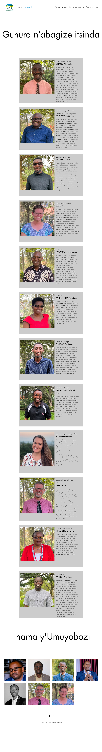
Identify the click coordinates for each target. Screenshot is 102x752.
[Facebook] (50, 716)
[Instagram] (52, 716)
